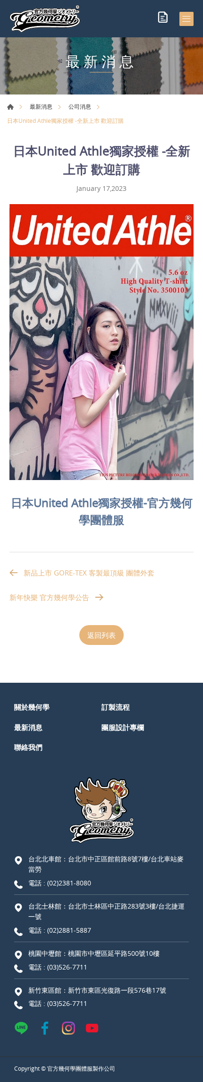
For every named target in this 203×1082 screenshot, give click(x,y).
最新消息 (41, 106)
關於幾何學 (32, 707)
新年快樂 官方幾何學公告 (49, 597)
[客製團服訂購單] (163, 19)
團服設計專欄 (123, 727)
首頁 (10, 106)
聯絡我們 (28, 747)
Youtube (92, 1028)
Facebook (45, 1028)
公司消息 (79, 106)
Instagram (68, 1028)
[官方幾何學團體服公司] (44, 19)
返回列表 (101, 635)
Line (21, 1028)
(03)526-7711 (67, 966)
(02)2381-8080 (69, 882)
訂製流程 (116, 707)
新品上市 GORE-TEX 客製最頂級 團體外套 (89, 572)
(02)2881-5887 (69, 930)
